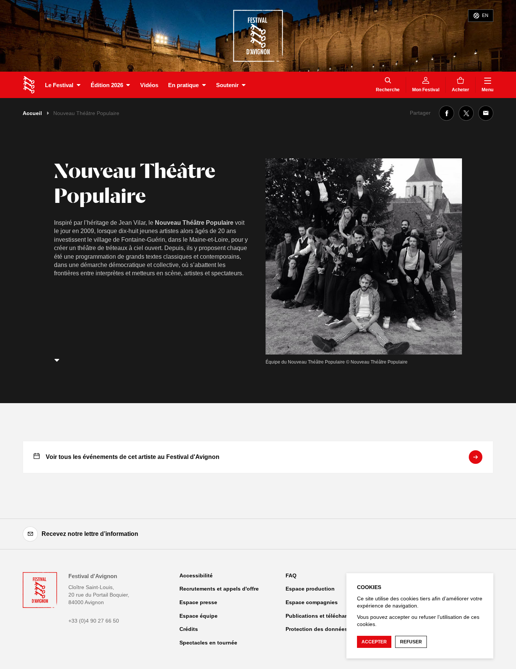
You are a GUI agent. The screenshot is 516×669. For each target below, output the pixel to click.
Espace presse (198, 602)
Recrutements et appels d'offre (219, 589)
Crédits (188, 629)
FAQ (291, 575)
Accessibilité (196, 575)
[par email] (485, 113)
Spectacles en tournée (208, 643)
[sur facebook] (446, 113)
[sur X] (466, 113)
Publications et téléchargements (327, 616)
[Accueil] (29, 85)
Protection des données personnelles (334, 629)
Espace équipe (198, 616)
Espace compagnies (312, 602)
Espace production (310, 589)
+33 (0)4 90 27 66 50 (93, 621)
